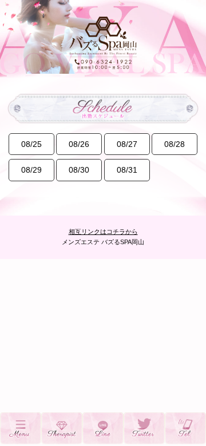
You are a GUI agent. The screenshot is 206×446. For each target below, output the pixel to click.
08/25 (31, 144)
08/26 (79, 144)
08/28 (174, 144)
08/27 (127, 144)
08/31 (127, 169)
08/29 (31, 169)
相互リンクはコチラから (103, 231)
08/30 (79, 169)
